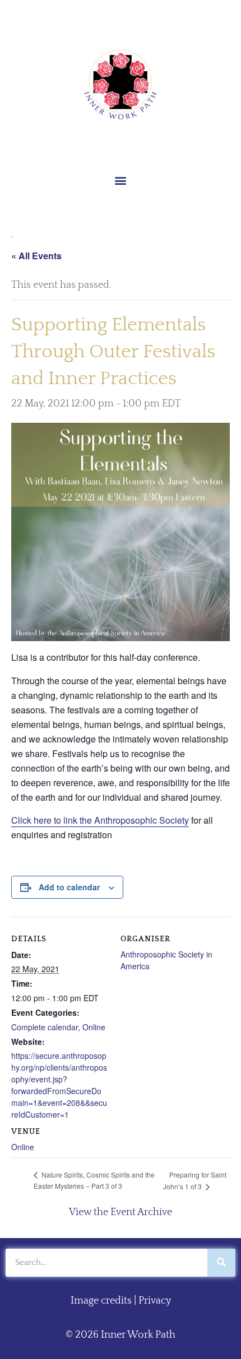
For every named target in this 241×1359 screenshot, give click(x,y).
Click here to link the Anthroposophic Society (100, 820)
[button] (121, 180)
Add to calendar (69, 887)
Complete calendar (44, 1027)
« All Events (36, 255)
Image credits (101, 1300)
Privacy (154, 1300)
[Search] (221, 1263)
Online (93, 1027)
